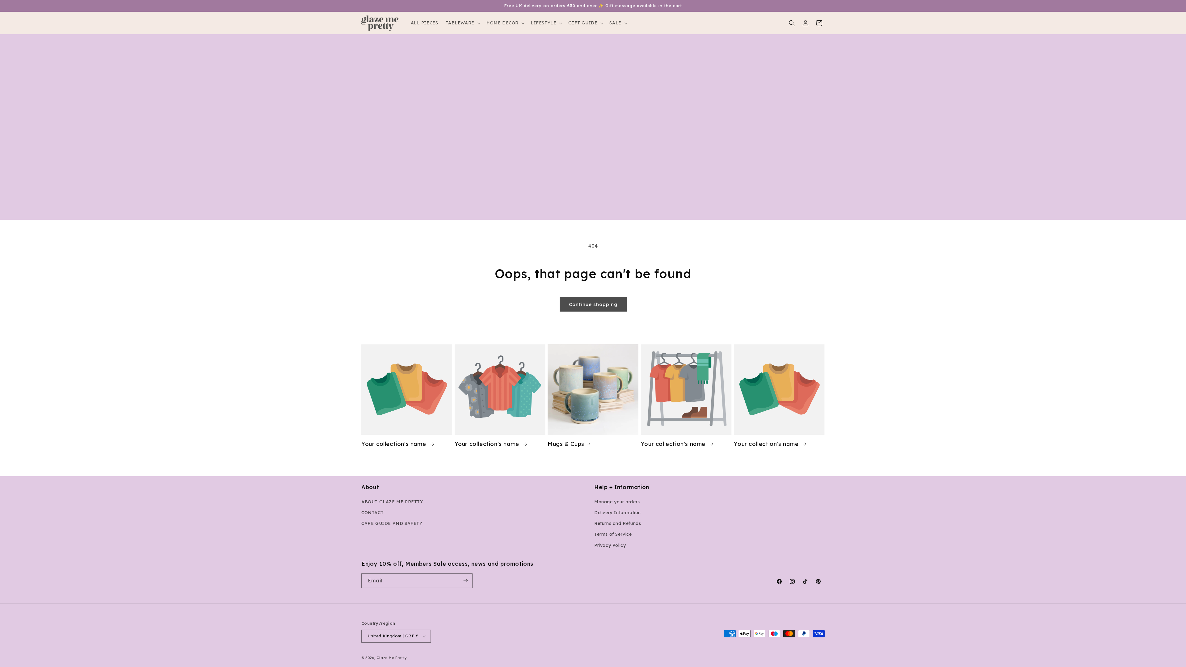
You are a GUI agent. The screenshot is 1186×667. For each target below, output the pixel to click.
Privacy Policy (610, 545)
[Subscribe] (465, 580)
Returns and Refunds (617, 523)
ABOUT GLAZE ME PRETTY (392, 502)
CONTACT (372, 512)
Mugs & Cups (566, 443)
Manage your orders (617, 502)
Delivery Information (617, 512)
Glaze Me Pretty (391, 658)
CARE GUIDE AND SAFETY (392, 523)
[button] (462, 22)
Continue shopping (593, 304)
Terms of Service (613, 534)
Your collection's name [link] (394, 443)
